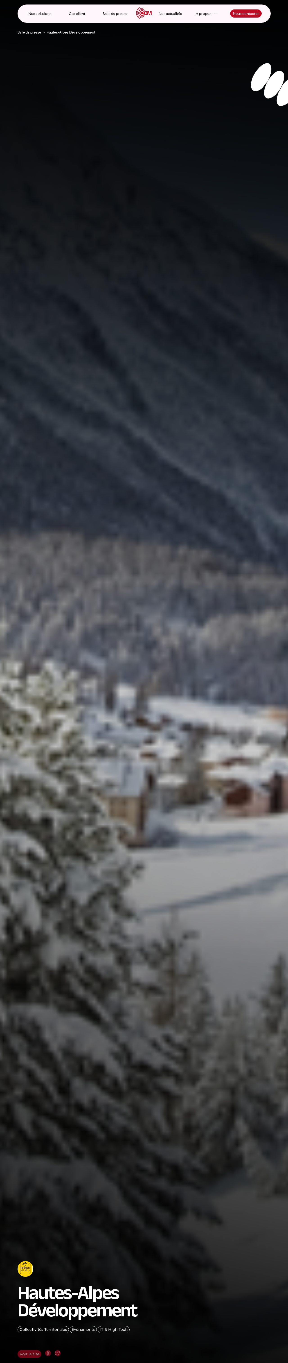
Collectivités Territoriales (43, 1329)
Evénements (83, 1329)
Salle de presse (115, 13)
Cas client (77, 13)
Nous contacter (246, 13)
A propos (203, 13)
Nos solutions (39, 13)
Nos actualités (170, 13)
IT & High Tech (114, 1329)
